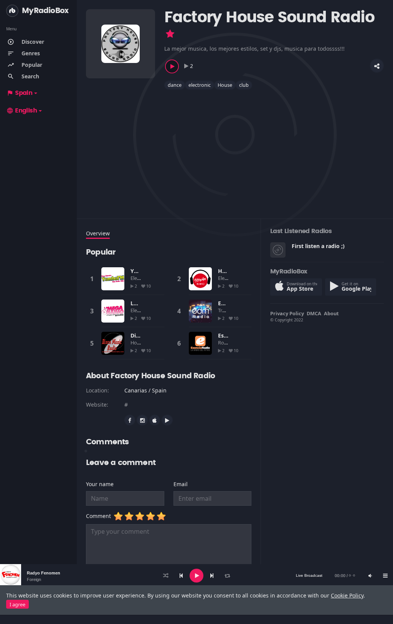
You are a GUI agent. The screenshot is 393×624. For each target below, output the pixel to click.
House (225, 84)
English (22, 110)
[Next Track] (212, 575)
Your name (100, 484)
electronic (199, 84)
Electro (138, 278)
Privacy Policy (287, 313)
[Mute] (370, 575)
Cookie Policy (347, 595)
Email (180, 484)
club (244, 84)
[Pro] (170, 33)
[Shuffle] (165, 575)
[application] (196, 575)
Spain (19, 92)
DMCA (314, 313)
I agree (17, 604)
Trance (226, 310)
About (331, 313)
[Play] (196, 576)
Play (113, 278)
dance (175, 84)
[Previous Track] (181, 575)
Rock (224, 342)
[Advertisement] (235, 149)
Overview (98, 233)
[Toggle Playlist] (385, 575)
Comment (100, 516)
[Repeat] (227, 575)
